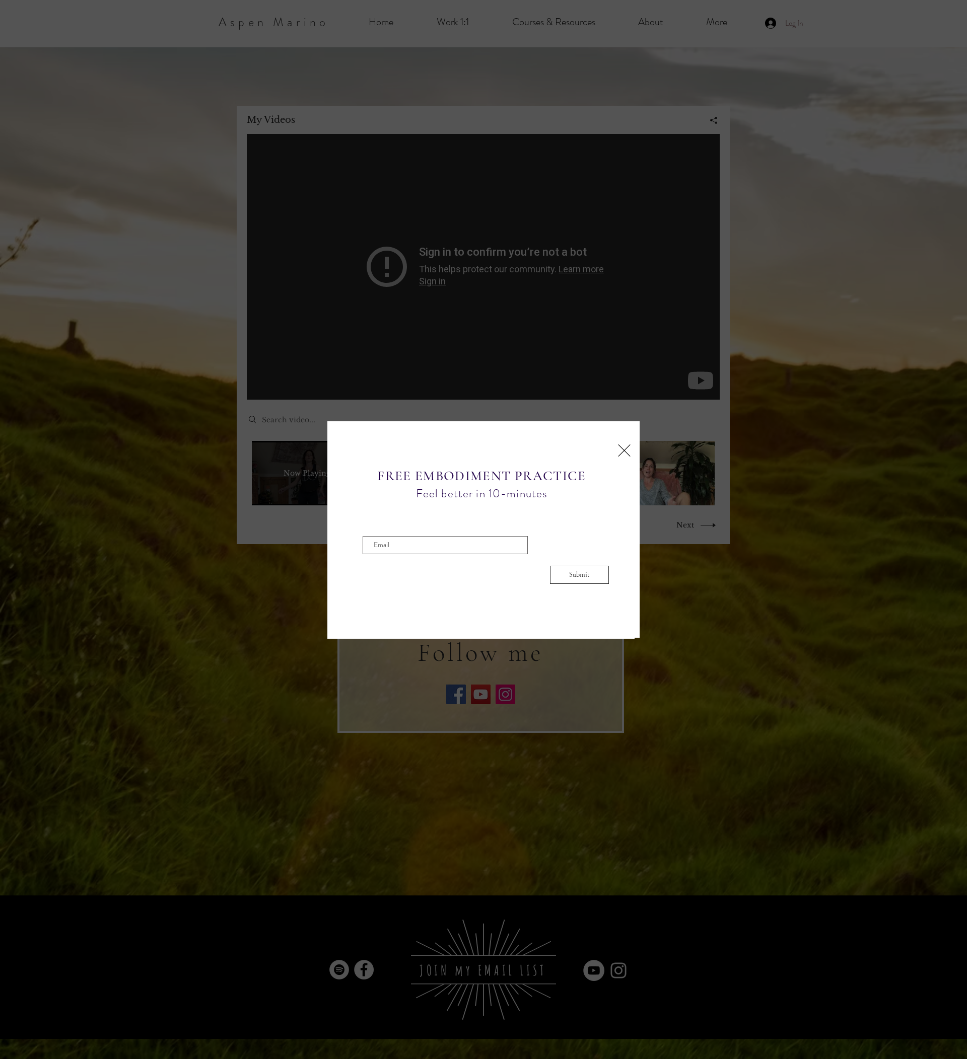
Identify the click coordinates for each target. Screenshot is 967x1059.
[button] (624, 450)
